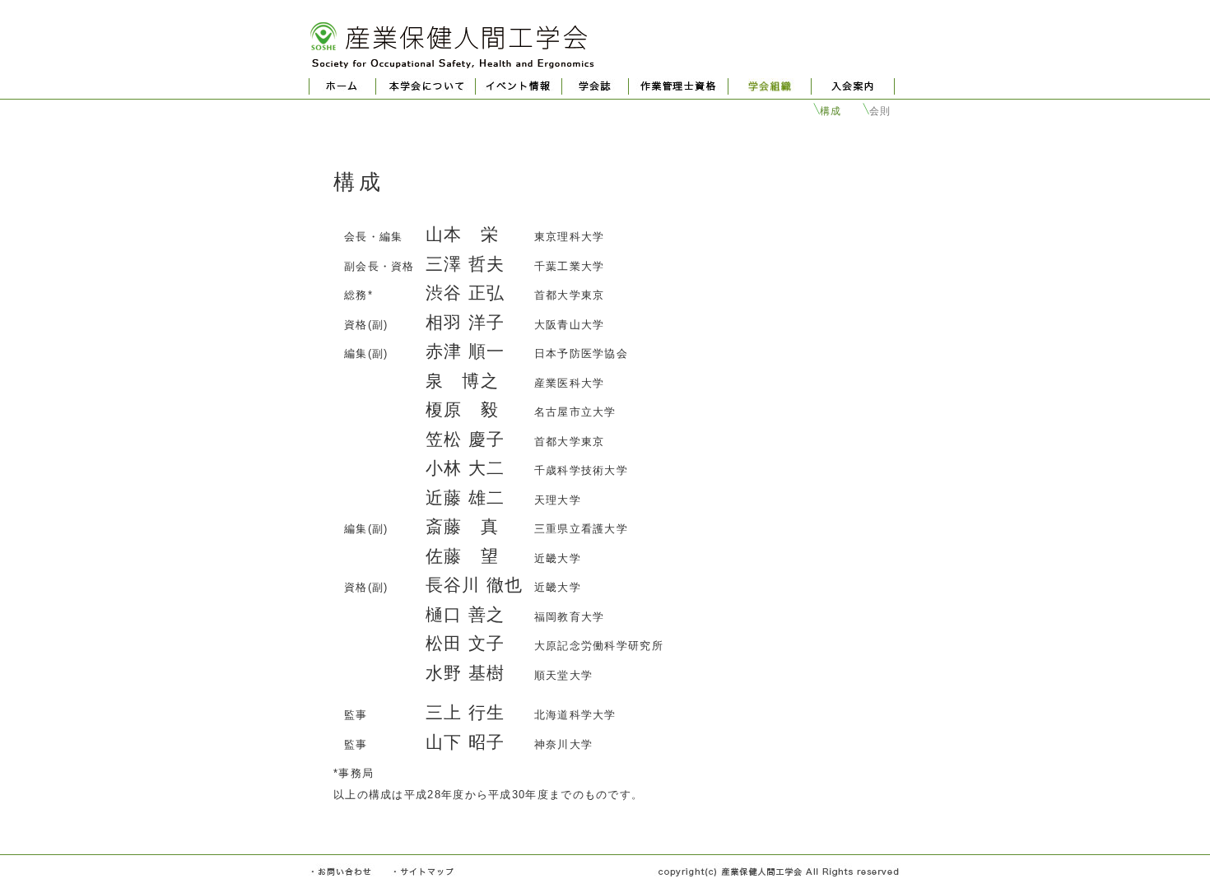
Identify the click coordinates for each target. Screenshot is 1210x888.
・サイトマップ (424, 871)
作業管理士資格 (678, 86)
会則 (880, 111)
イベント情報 (518, 86)
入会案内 (853, 86)
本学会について (425, 86)
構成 (831, 111)
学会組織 (769, 86)
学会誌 (595, 86)
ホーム (342, 86)
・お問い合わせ (342, 871)
